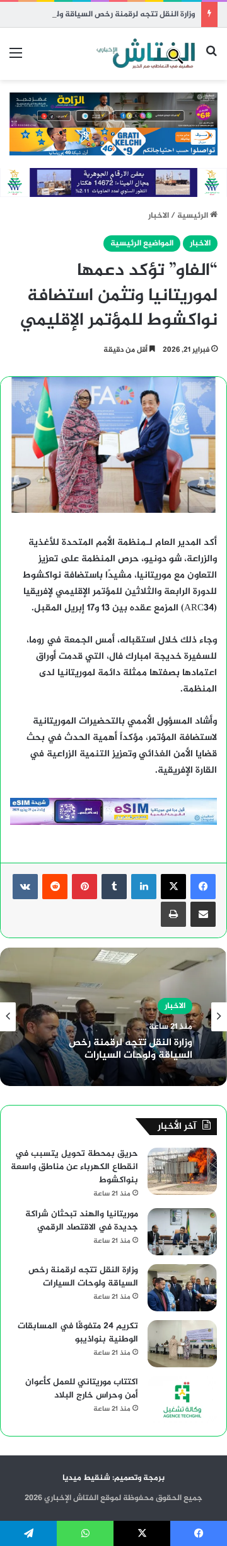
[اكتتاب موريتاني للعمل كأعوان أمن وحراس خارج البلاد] (182, 1399)
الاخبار (158, 216)
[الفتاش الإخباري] (145, 53)
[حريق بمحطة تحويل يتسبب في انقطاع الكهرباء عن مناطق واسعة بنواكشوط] (182, 1171)
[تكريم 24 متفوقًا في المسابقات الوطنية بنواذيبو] (182, 1343)
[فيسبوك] (203, 886)
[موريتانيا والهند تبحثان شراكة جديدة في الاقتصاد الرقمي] (182, 1231)
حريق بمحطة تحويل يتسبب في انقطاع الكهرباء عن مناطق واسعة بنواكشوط (74, 1166)
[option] (113, 1017)
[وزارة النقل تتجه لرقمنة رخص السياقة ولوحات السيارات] (182, 1287)
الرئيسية (193, 216)
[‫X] (173, 886)
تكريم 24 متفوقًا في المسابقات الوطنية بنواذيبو (78, 1333)
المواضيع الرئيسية (141, 243)
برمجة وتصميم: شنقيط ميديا (113, 1478)
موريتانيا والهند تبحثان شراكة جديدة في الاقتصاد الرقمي (81, 1221)
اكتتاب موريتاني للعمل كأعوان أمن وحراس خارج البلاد (81, 1389)
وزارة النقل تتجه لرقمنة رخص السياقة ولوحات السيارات (100, 14)
